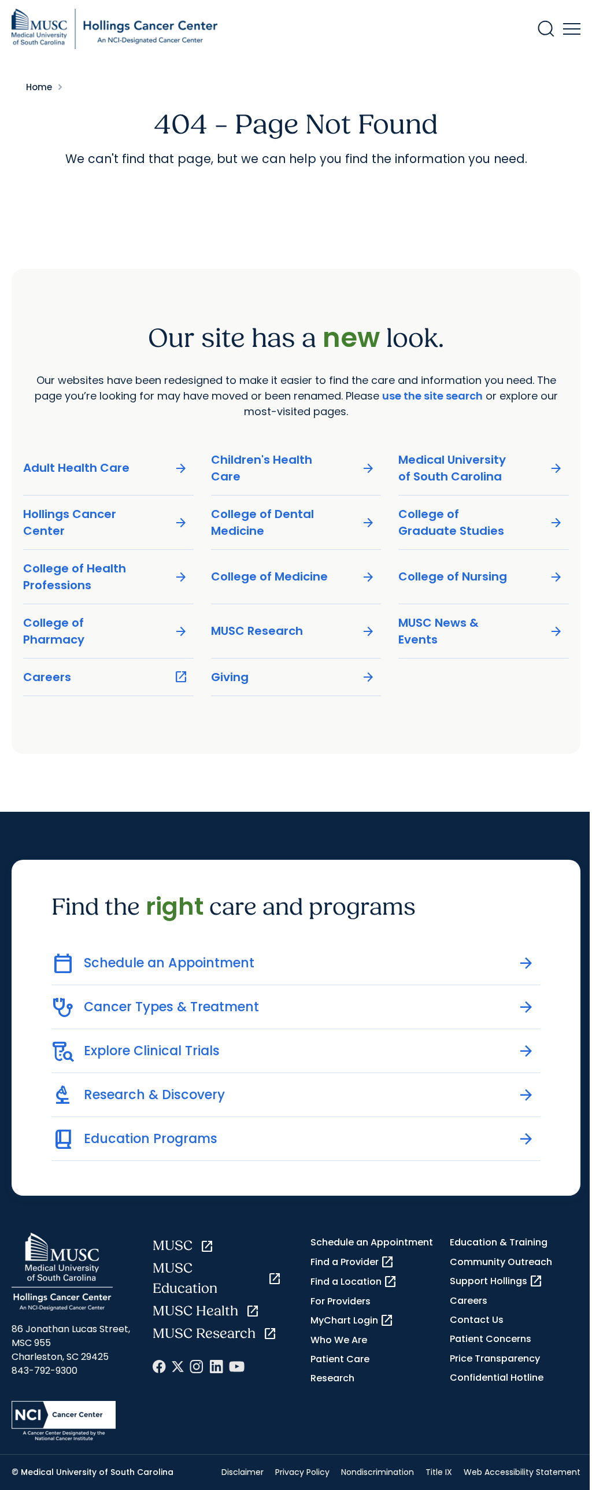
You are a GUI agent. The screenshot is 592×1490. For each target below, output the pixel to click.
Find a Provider (352, 1262)
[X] (178, 1366)
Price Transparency (495, 1358)
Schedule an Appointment (371, 1242)
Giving (293, 677)
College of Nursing (480, 576)
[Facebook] (159, 1366)
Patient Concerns (490, 1338)
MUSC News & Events (480, 631)
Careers (105, 677)
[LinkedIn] (216, 1366)
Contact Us (477, 1319)
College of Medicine (293, 576)
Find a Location (353, 1282)
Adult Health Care (105, 468)
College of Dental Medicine (293, 522)
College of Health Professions (105, 576)
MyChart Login (352, 1320)
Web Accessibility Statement (522, 1472)
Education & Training (498, 1242)
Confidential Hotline (496, 1377)
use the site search (432, 396)
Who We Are (338, 1340)
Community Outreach (501, 1262)
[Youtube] (237, 1366)
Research (332, 1378)
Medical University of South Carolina (480, 468)
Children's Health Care (293, 468)
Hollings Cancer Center (105, 522)
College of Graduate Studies (480, 522)
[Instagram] (197, 1366)
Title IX (439, 1472)
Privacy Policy (302, 1472)
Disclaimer (242, 1472)
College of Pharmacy (105, 631)
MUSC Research (293, 631)
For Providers (340, 1301)
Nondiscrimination (377, 1472)
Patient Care (339, 1359)
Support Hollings (496, 1281)
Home (39, 87)
